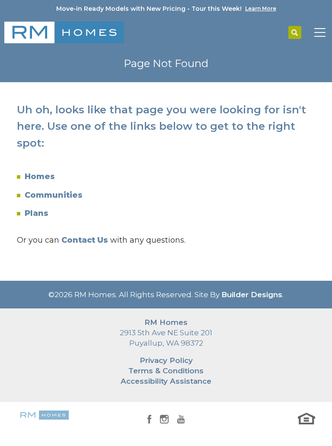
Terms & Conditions (166, 370)
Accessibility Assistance (166, 381)
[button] (294, 33)
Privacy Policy (166, 360)
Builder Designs (251, 294)
